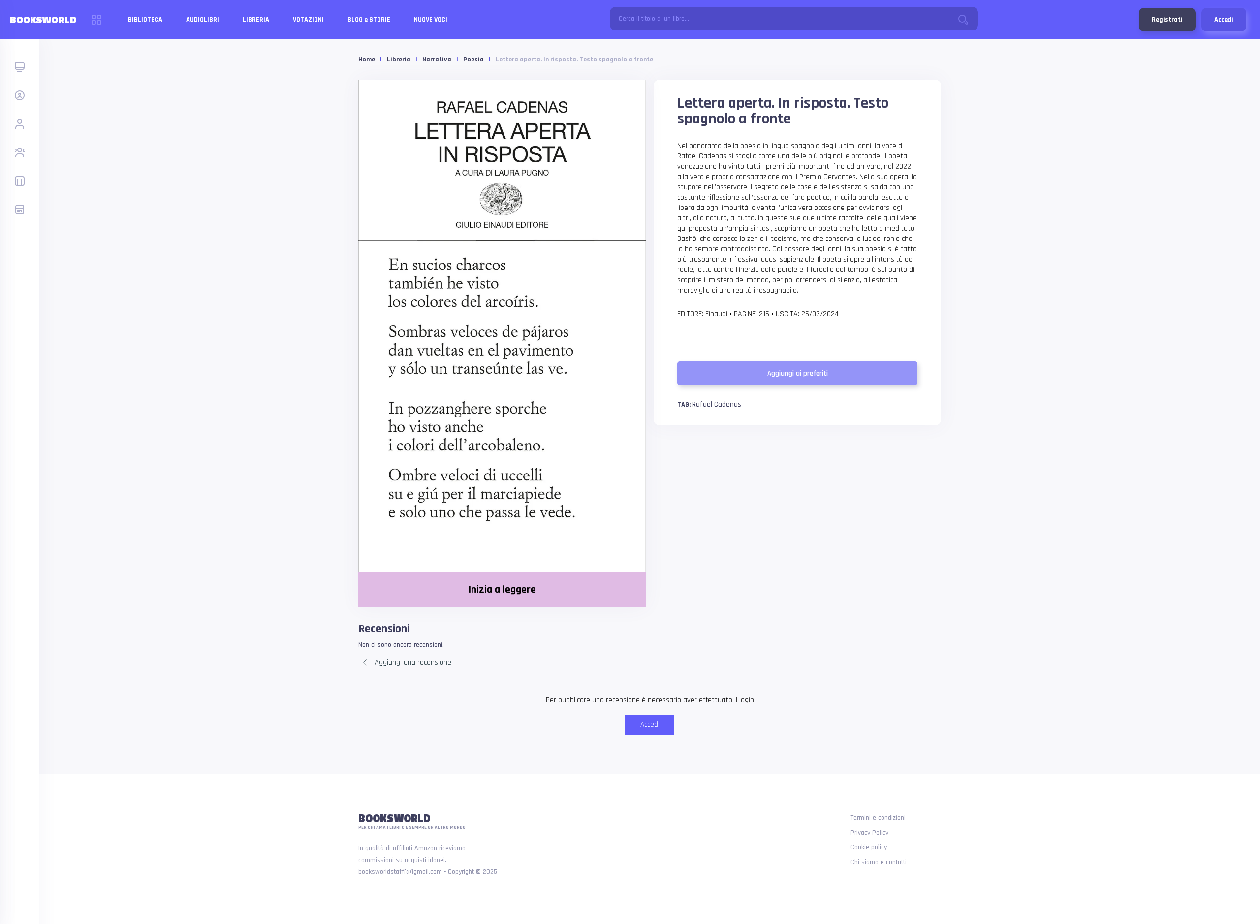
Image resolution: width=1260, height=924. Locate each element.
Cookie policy (868, 847)
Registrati (1167, 19)
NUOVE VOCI (430, 19)
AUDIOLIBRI (202, 19)
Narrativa (436, 59)
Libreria (398, 59)
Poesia (473, 59)
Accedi (1223, 19)
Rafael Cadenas (716, 404)
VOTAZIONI (308, 19)
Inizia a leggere (502, 589)
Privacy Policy (869, 832)
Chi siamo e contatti (878, 862)
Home (366, 59)
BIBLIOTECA (145, 19)
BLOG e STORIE (368, 19)
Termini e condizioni (878, 817)
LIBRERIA (256, 19)
